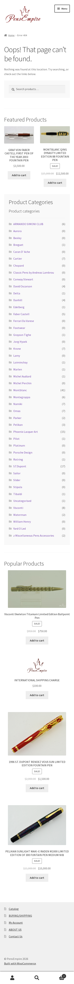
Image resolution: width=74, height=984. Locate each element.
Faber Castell (21, 314)
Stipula (17, 487)
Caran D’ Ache (21, 252)
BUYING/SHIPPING (20, 915)
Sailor (16, 473)
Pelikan (18, 424)
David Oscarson (22, 286)
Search (37, 978)
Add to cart (19, 175)
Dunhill (17, 300)
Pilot (16, 438)
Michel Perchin (22, 383)
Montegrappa (21, 397)
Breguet (18, 245)
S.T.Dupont (19, 466)
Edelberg (18, 307)
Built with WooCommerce (20, 963)
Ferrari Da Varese (23, 321)
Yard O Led (19, 528)
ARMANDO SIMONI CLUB (28, 224)
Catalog (14, 909)
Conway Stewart (23, 279)
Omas (16, 411)
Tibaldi (17, 494)
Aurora (17, 231)
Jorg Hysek (20, 341)
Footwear (19, 328)
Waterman (19, 515)
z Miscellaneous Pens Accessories (33, 535)
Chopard (18, 265)
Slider (16, 480)
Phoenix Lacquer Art (25, 431)
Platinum (19, 445)
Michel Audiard (22, 376)
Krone (17, 348)
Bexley (17, 238)
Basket (57, 974)
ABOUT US (15, 929)
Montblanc (20, 390)
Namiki (17, 404)
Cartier (17, 258)
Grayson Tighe (22, 335)
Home (11, 35)
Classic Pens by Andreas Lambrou (33, 272)
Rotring (18, 459)
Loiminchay (20, 362)
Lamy (16, 355)
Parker (17, 418)
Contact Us (15, 936)
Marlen (17, 369)
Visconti (18, 508)
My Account (16, 922)
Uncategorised (22, 501)
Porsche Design (22, 452)
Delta (16, 293)
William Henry (22, 521)
